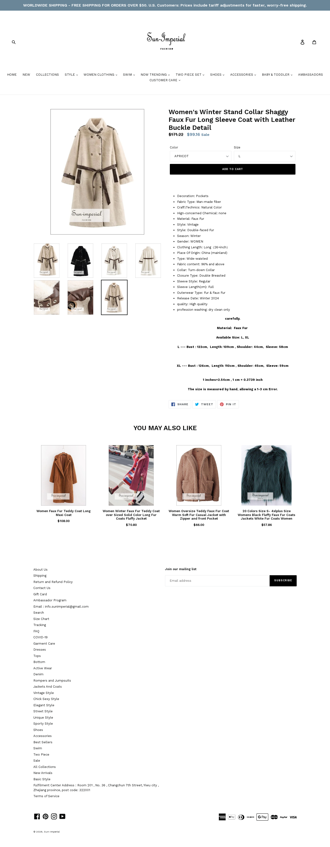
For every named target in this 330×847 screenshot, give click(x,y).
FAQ (36, 631)
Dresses (39, 649)
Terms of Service (46, 796)
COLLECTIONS (47, 74)
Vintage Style (43, 693)
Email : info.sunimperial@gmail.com (61, 606)
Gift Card (40, 594)
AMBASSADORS (310, 74)
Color (174, 147)
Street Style (43, 711)
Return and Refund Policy (53, 582)
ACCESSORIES (242, 74)
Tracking (39, 625)
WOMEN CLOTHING (99, 74)
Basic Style (41, 779)
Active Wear (42, 668)
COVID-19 (40, 637)
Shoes (38, 730)
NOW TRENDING (154, 74)
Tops (37, 656)
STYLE (70, 74)
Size (237, 147)
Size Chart (41, 619)
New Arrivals (42, 773)
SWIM (128, 74)
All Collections (44, 767)
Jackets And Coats (47, 686)
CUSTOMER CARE (164, 80)
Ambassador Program (49, 600)
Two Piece (41, 754)
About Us (40, 569)
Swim (37, 748)
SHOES (216, 74)
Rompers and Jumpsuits (52, 680)
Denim (38, 674)
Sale (36, 760)
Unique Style (43, 717)
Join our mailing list (180, 569)
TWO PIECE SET (189, 74)
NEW (26, 74)
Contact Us (41, 588)
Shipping (39, 575)
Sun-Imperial (52, 831)
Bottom (39, 662)
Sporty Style (43, 723)
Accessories (42, 736)
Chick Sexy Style (46, 699)
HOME (12, 74)
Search (38, 612)
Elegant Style (43, 705)
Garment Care (44, 643)
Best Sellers (42, 742)
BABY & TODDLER (276, 74)
